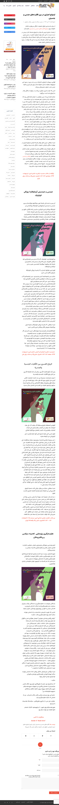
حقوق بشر (44, 727)
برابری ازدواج (29, 724)
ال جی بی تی (13, 124)
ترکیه (8, 142)
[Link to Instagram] (11, 1)
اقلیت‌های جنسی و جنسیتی (42, 724)
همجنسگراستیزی (12, 190)
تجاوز (24, 724)
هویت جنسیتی (12, 196)
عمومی (33, 22)
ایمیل (39, 765)
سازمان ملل (13, 166)
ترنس (14, 136)
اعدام (11, 118)
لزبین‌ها (27, 727)
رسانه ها (13, 160)
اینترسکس (13, 130)
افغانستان (6, 118)
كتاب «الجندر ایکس (47, 518)
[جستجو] (4, 5)
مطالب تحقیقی (28, 22)
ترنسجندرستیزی (12, 139)
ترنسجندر (10, 136)
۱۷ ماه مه (13, 115)
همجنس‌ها (13, 193)
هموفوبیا (7, 193)
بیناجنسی (10, 133)
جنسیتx (7, 145)
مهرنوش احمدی (12, 184)
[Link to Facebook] (9, 1)
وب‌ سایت (38, 770)
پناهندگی (6, 196)
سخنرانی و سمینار (12, 169)
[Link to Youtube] (4, 1)
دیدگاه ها (37, 22)
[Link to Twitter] (6, 1)
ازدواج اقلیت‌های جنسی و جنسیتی (38, 29)
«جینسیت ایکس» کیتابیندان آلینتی (45, 352)
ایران (41, 22)
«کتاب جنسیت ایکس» (42, 174)
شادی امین (13, 172)
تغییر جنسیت (12, 145)
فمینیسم (13, 178)
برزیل (14, 133)
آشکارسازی (8, 115)
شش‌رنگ (13, 175)
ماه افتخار (9, 181)
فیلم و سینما (8, 178)
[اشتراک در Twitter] (42, 735)
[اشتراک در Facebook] (51, 735)
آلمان (14, 118)
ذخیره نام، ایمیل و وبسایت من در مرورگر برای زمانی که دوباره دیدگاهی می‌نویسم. (32, 776)
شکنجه (9, 175)
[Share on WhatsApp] (34, 735)
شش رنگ (32, 727)
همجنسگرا (13, 187)
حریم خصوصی (51, 727)
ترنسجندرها (13, 142)
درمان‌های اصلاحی (12, 157)
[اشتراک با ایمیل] (26, 735)
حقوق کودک (13, 151)
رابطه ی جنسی (26, 156)
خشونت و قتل (38, 727)
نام (39, 760)
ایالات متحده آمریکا (11, 127)
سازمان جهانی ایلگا (12, 163)
